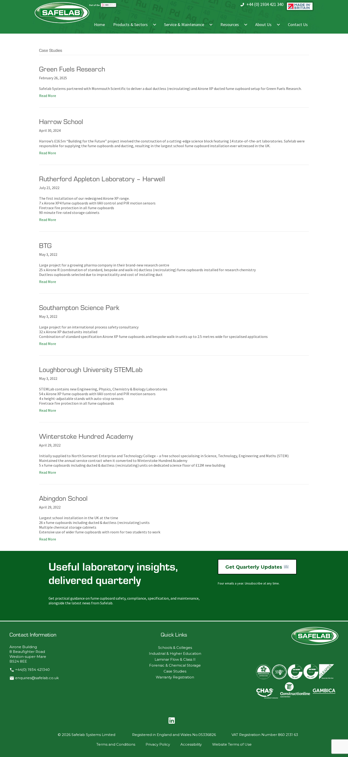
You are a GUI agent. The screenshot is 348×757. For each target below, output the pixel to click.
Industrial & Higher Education (175, 653)
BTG (45, 245)
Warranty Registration (175, 677)
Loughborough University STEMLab (91, 369)
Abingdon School (63, 498)
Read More (47, 95)
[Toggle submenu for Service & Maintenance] (211, 24)
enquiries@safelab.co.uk (37, 678)
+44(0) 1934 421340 (32, 670)
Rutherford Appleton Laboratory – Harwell (102, 178)
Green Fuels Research (72, 68)
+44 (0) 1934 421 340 (264, 4)
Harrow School (61, 121)
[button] (172, 720)
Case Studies (175, 671)
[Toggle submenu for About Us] (278, 24)
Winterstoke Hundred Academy (86, 436)
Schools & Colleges (175, 647)
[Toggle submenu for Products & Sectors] (155, 24)
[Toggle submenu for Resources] (246, 24)
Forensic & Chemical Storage (175, 665)
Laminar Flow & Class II (175, 659)
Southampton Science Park (79, 307)
